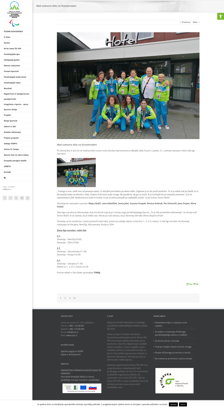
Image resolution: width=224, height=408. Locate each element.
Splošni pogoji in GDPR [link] (72, 351)
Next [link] (195, 22)
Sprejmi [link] (173, 404)
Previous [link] (186, 22)
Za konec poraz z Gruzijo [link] (167, 340)
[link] (220, 16)
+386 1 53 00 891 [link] (76, 325)
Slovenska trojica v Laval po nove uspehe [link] (171, 324)
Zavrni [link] (183, 404)
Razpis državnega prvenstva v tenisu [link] (173, 352)
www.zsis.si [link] (71, 335)
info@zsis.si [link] (7, 189)
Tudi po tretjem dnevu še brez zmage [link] (173, 346)
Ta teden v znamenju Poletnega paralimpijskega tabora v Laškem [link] (171, 333)
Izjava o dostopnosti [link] (70, 354)
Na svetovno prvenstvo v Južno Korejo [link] (173, 358)
